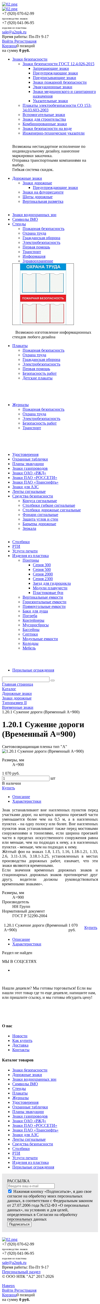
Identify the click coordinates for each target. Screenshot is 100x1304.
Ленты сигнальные (29, 1139)
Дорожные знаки (27, 1074)
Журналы (20, 1098)
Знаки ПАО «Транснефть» (35, 1130)
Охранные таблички (30, 1107)
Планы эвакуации (28, 1111)
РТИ (16, 1153)
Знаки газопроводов (30, 1116)
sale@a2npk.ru (14, 32)
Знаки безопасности (29, 1070)
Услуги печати (25, 1158)
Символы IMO (25, 1084)
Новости (19, 1036)
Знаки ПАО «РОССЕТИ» (34, 1125)
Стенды (19, 1088)
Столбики (21, 1148)
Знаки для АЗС (25, 1135)
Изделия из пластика (30, 1162)
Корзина (9, 46)
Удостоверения (25, 1102)
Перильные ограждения (33, 1167)
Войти (8, 41)
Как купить (22, 1040)
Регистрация (25, 41)
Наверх (8, 1285)
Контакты (20, 1050)
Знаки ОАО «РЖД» (29, 1121)
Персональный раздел (21, 1272)
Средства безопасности (32, 1144)
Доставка (20, 1045)
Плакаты (20, 1093)
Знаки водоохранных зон (34, 1079)
